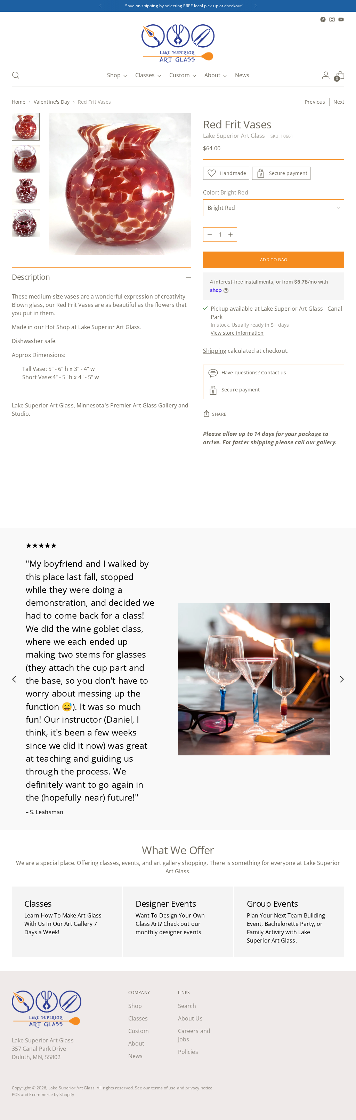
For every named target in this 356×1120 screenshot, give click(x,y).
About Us (190, 1018)
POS (16, 1094)
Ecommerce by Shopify (51, 1094)
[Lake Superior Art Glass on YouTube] (341, 19)
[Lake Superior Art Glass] (178, 43)
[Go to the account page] (326, 75)
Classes (138, 1018)
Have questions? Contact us (253, 372)
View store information (237, 332)
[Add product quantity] (230, 234)
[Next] (255, 6)
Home (18, 101)
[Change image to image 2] (26, 159)
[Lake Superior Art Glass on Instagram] (332, 19)
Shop (135, 1006)
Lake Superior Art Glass (234, 136)
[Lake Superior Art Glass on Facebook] (323, 19)
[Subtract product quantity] (209, 234)
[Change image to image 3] (26, 191)
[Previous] (100, 6)
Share (219, 414)
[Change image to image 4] (26, 223)
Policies (188, 1052)
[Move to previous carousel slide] (322, 504)
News (135, 1056)
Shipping (214, 351)
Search (187, 1006)
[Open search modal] (16, 75)
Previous (315, 101)
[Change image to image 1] (26, 127)
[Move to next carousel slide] (338, 504)
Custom (138, 1031)
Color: (225, 192)
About (136, 1043)
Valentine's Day (52, 101)
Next (338, 101)
